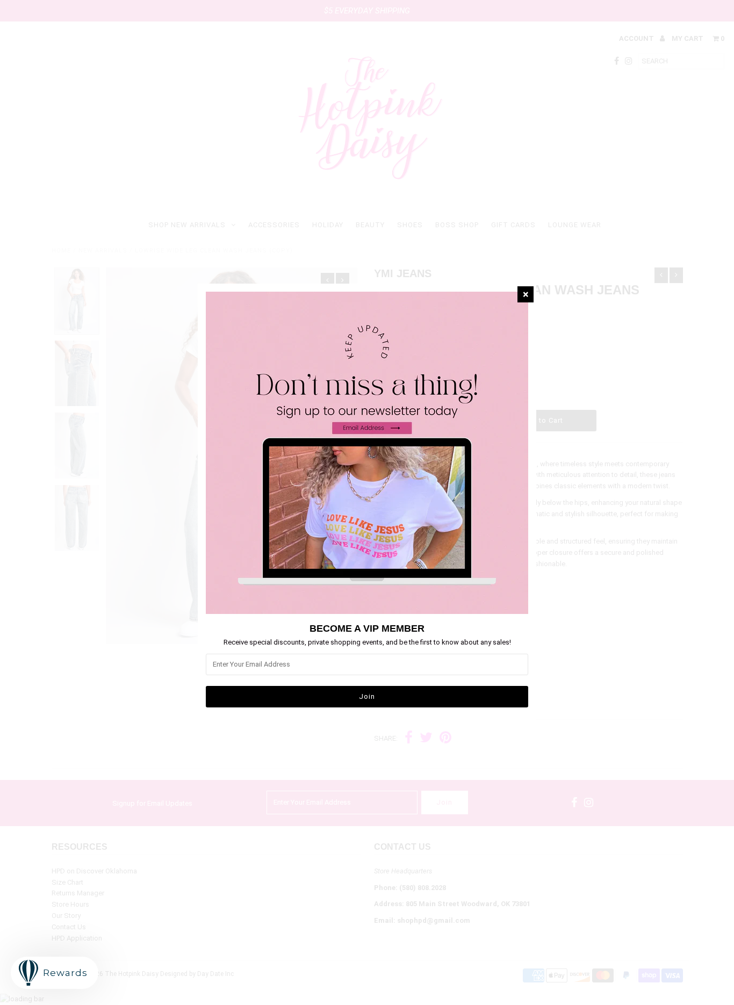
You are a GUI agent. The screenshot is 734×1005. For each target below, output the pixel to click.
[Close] (525, 294)
